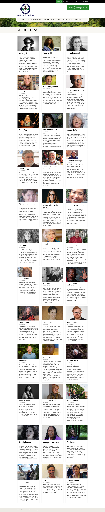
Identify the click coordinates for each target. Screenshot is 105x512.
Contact (71, 1)
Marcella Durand (73, 53)
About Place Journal (49, 19)
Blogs (70, 19)
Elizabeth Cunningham (27, 204)
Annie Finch (23, 130)
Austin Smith (48, 480)
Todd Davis (23, 361)
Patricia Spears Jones (75, 90)
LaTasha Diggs (24, 53)
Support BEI (59, 1)
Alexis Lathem (72, 442)
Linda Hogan (24, 322)
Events (65, 19)
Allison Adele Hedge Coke (51, 206)
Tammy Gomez (25, 401)
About (24, 19)
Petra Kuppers (72, 401)
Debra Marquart (25, 92)
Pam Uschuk (24, 482)
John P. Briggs (24, 169)
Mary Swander (48, 284)
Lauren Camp (48, 322)
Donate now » (83, 8)
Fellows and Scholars (34, 19)
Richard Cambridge (74, 161)
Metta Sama (47, 357)
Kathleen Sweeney (50, 130)
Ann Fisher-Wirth (49, 401)
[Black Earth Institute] (27, 10)
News (59, 19)
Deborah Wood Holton (75, 205)
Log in (37, 509)
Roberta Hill (47, 53)
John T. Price (72, 245)
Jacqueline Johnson (51, 442)
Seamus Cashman (50, 167)
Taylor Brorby (72, 322)
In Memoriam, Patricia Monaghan (81, 1)
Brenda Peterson (49, 244)
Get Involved (78, 19)
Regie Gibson (72, 284)
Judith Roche (24, 279)
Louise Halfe (72, 130)
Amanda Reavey (73, 480)
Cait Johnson (24, 245)
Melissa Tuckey (73, 361)
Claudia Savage (25, 442)
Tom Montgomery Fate (51, 87)
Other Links (65, 1)
